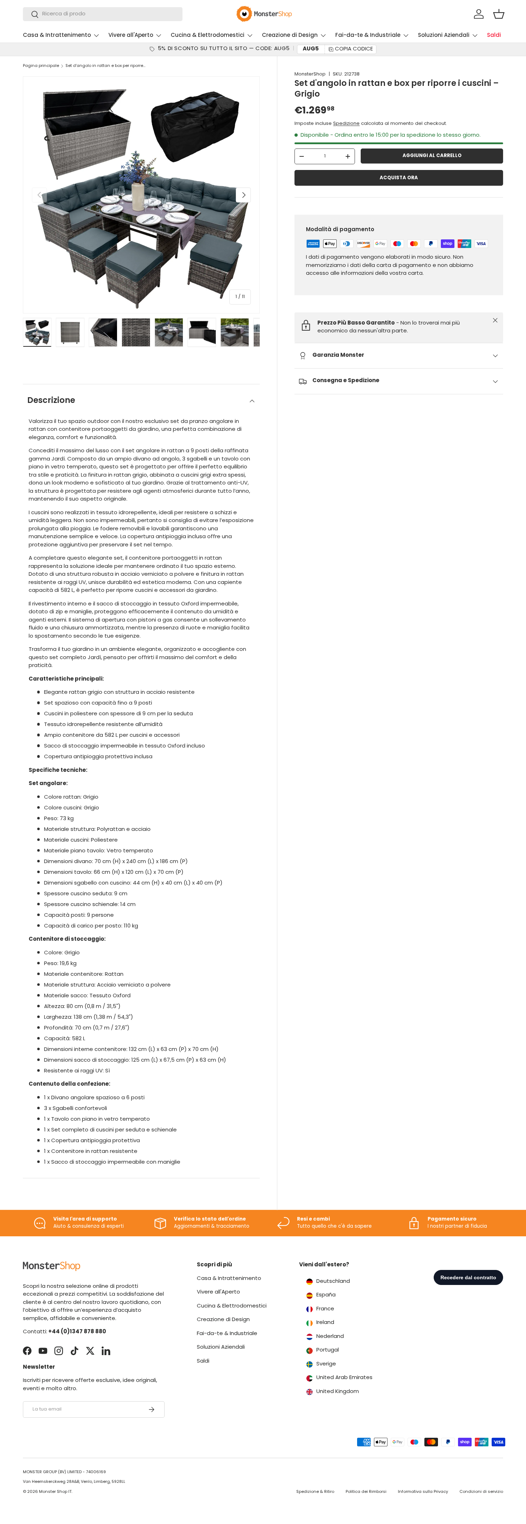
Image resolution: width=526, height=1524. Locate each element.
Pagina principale (41, 66)
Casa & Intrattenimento (57, 35)
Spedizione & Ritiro (315, 1492)
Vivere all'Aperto (130, 35)
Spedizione (346, 123)
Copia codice (354, 49)
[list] (141, 195)
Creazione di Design (290, 35)
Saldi (494, 35)
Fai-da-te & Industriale (367, 35)
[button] (499, 14)
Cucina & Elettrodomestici (207, 35)
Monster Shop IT (55, 1492)
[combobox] (102, 14)
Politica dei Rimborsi (366, 1492)
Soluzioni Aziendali (443, 35)
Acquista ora (399, 178)
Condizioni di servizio (481, 1492)
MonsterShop (310, 74)
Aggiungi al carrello (432, 156)
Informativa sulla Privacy (423, 1492)
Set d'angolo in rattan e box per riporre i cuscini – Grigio (105, 66)
